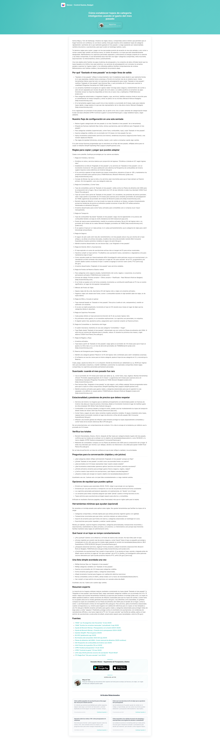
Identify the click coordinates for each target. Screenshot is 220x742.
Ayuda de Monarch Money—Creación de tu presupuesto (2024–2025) (98, 630)
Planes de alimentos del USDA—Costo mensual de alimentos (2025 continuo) (100, 640)
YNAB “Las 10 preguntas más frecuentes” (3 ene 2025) (93, 623)
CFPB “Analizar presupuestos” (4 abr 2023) (89, 648)
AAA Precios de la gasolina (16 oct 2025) (88, 645)
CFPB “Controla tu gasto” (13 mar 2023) (88, 650)
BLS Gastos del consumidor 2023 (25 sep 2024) (91, 638)
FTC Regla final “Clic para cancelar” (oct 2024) (90, 655)
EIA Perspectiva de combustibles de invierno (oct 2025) (93, 643)
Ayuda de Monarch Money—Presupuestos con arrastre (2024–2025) (98, 628)
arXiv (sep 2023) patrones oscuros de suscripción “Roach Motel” (96, 653)
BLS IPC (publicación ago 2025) (85, 635)
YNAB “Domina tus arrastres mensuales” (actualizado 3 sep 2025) (97, 625)
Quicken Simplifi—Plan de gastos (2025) (88, 633)
